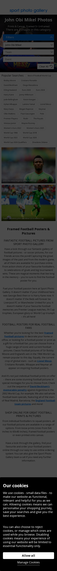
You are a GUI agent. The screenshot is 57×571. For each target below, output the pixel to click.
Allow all (28, 556)
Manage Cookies (28, 562)
